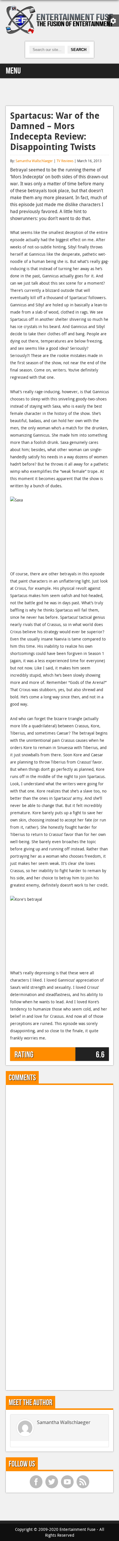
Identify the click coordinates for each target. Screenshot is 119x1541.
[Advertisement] (59, 91)
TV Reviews (65, 160)
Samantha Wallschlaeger (34, 160)
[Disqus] (59, 1161)
